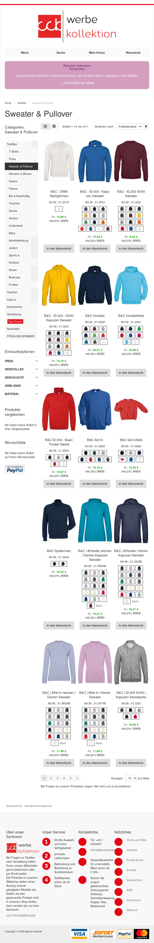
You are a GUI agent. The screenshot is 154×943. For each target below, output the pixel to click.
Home (8, 103)
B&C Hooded (94, 315)
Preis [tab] (9, 361)
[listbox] (59, 209)
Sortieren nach (104, 126)
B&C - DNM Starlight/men (59, 193)
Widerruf (132, 910)
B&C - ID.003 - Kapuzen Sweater (95, 193)
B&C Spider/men (59, 550)
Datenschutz (14, 806)
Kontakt (131, 870)
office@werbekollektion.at (106, 850)
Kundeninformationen (38, 806)
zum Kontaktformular (20, 915)
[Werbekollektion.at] (77, 26)
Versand (132, 850)
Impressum (134, 900)
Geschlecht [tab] (14, 377)
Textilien (21, 103)
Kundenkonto (135, 860)
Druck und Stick (136, 840)
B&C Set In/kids (131, 439)
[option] (59, 209)
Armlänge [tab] (13, 386)
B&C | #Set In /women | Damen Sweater (59, 694)
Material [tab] (12, 394)
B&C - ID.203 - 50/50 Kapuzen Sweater (59, 317)
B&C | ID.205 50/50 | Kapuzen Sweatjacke (131, 694)
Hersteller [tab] (14, 369)
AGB (129, 890)
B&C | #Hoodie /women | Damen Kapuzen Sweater (95, 555)
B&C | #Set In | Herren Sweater (95, 694)
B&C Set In (95, 439)
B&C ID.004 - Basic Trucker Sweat (59, 441)
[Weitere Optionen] (15, 467)
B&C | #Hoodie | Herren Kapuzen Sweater (131, 552)
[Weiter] (77, 778)
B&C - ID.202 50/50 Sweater (131, 193)
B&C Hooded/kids (131, 315)
